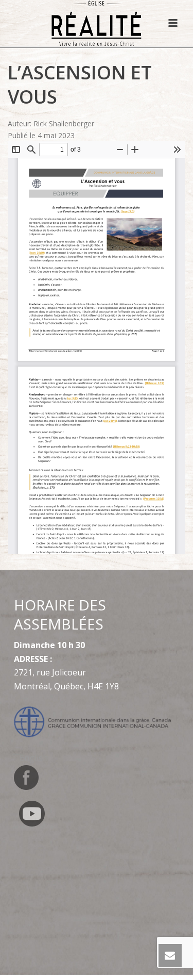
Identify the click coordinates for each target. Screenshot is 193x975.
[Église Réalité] (96, 23)
